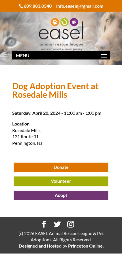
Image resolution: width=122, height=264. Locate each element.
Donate (61, 167)
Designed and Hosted (40, 245)
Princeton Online (85, 245)
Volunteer (61, 181)
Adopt (61, 195)
